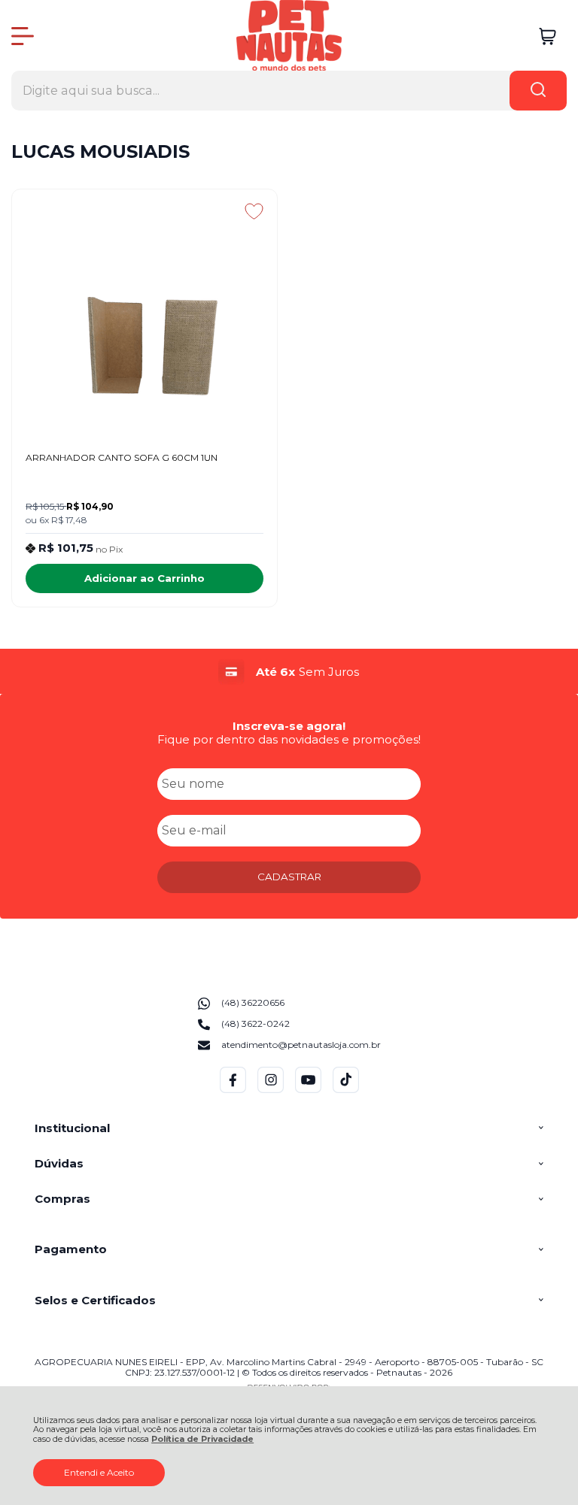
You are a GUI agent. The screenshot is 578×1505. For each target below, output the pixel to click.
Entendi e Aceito (99, 1472)
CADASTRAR (289, 877)
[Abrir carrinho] (547, 36)
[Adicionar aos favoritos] (254, 211)
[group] (288, 672)
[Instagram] (270, 1089)
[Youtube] (308, 1089)
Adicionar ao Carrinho (144, 578)
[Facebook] (233, 1089)
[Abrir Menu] (22, 36)
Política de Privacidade (202, 1439)
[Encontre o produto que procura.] (538, 91)
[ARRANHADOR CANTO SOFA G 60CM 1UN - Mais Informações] (144, 312)
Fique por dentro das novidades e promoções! (289, 739)
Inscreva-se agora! (289, 726)
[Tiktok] (346, 1089)
